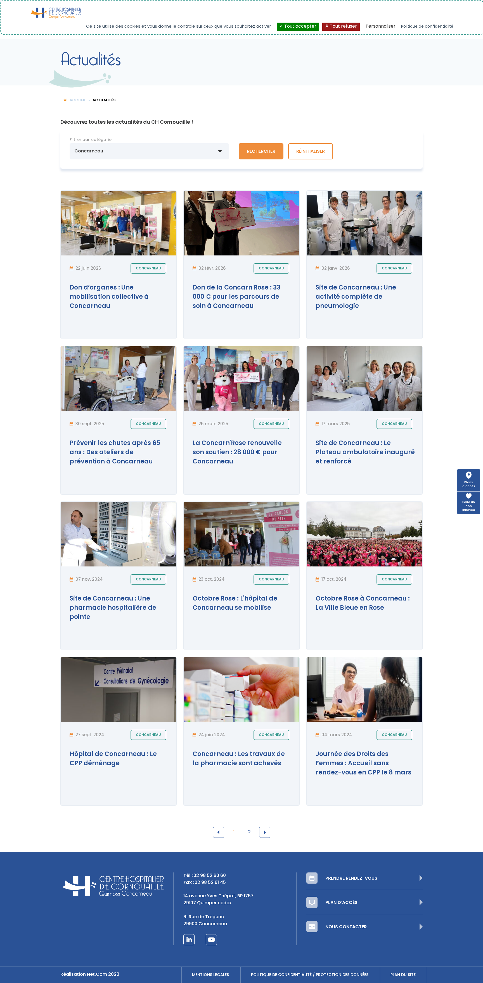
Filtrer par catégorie (91, 140)
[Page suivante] (264, 832)
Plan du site (403, 975)
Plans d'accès (468, 484)
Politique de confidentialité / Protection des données (309, 975)
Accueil (78, 100)
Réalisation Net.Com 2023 (89, 974)
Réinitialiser (310, 151)
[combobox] (149, 151)
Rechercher (261, 151)
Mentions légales (210, 975)
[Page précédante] (218, 832)
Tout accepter (299, 26)
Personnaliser (381, 26)
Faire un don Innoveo (468, 506)
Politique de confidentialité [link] (427, 27)
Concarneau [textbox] (88, 151)
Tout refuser (343, 26)
